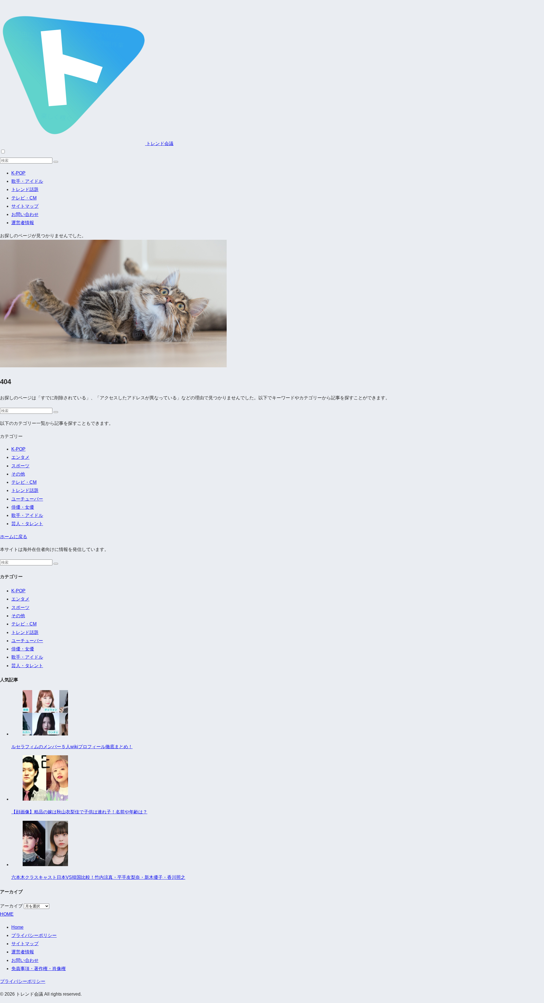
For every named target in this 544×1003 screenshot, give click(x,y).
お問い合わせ (25, 214)
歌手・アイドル (27, 181)
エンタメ (20, 457)
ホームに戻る (13, 536)
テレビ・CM (24, 198)
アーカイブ (11, 906)
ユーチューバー (27, 499)
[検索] (56, 162)
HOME (7, 914)
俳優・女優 (22, 507)
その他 (18, 474)
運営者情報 (22, 222)
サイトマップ (25, 206)
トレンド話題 (25, 189)
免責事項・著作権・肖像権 (38, 968)
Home (17, 927)
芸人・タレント (27, 523)
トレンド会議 (159, 143)
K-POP (18, 173)
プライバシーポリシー (34, 935)
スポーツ (20, 465)
